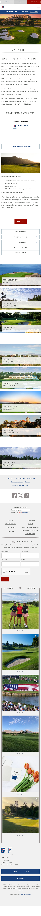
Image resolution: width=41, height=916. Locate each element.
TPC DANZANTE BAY (25, 247)
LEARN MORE (34, 12)
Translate (25, 512)
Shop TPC (20, 878)
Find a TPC (9, 478)
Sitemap (30, 524)
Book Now (20, 221)
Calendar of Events (17, 482)
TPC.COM (10, 520)
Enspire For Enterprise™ (25, 894)
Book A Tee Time (20, 478)
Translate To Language (20, 507)
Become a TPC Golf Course (20, 485)
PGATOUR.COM (30, 520)
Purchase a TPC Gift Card (20, 871)
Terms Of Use (10, 527)
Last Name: (24, 551)
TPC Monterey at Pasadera (24, 146)
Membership (31, 478)
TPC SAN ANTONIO (26, 237)
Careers (27, 482)
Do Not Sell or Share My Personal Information (30, 529)
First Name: (5, 551)
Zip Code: (4, 559)
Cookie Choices (30, 534)
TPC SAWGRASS (26, 242)
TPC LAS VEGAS (26, 231)
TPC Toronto (26, 252)
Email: (23, 559)
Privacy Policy (10, 524)
